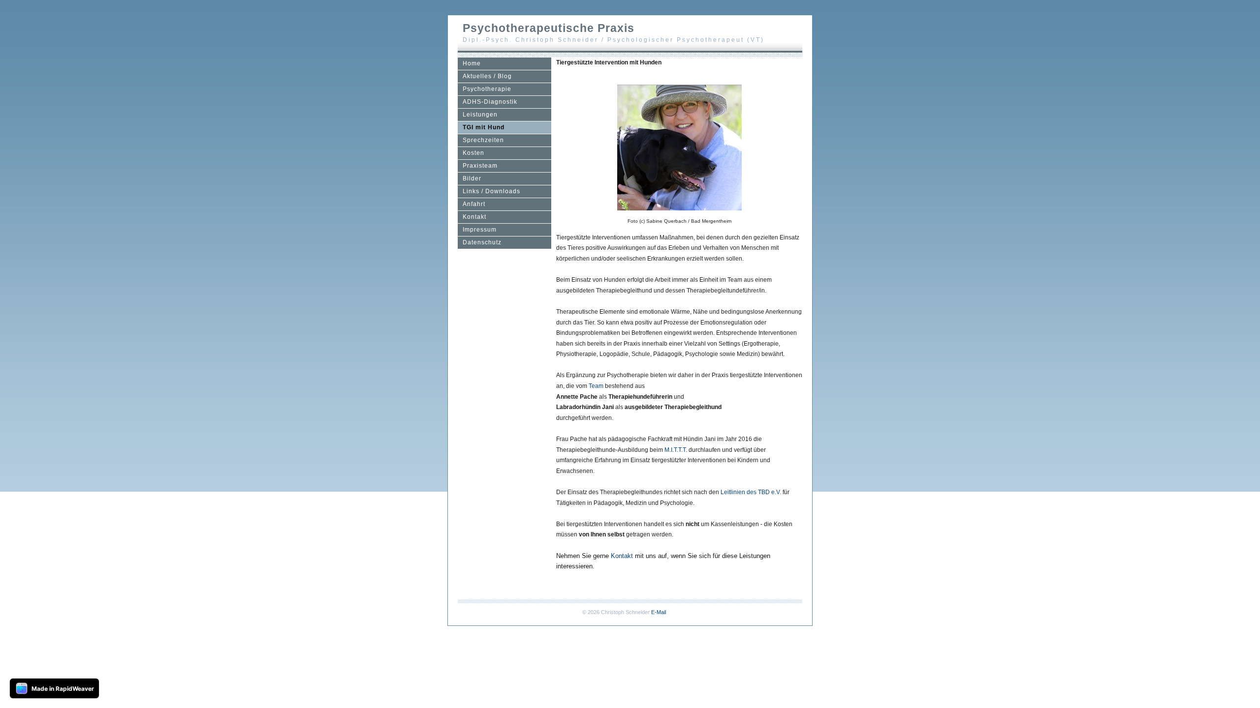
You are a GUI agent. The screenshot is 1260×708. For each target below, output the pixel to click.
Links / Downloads (491, 191)
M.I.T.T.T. (675, 449)
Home (472, 63)
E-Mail (658, 612)
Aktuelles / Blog (487, 76)
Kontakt (474, 216)
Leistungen (480, 114)
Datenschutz (482, 242)
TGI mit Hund (483, 127)
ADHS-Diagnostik (490, 101)
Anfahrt (474, 204)
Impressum (480, 229)
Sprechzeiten (483, 140)
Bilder (472, 178)
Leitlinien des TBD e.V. (751, 492)
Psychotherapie (487, 89)
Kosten (473, 152)
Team (596, 386)
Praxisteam (480, 165)
